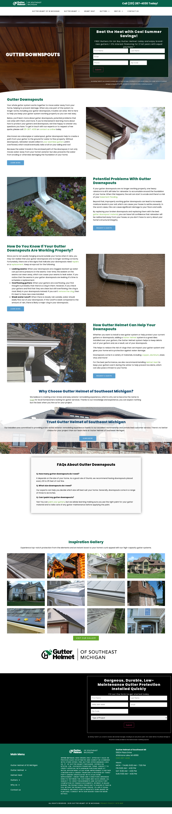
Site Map (119, 803)
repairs (75, 261)
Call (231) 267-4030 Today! (140, 3)
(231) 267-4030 (123, 758)
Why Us (117, 11)
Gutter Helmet (70, 11)
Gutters (103, 11)
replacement (17, 264)
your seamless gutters (53, 142)
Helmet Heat (89, 11)
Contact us (133, 11)
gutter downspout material (105, 214)
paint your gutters (56, 502)
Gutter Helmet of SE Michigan (45, 11)
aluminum (154, 355)
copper (145, 355)
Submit (98, 69)
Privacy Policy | (108, 803)
